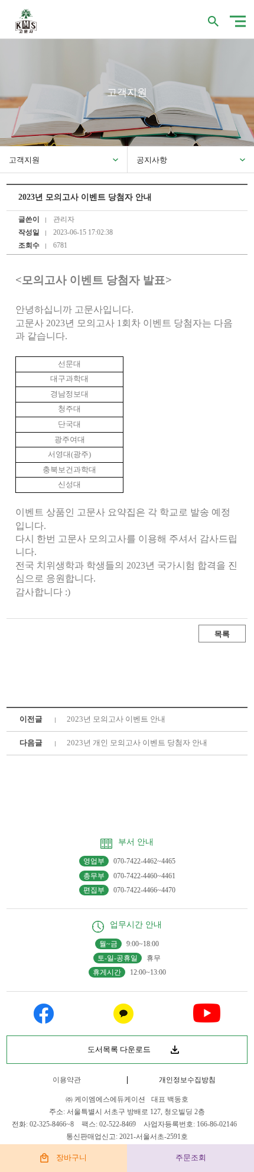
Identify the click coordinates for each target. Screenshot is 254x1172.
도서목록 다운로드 (119, 1049)
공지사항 (151, 159)
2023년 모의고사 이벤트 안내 (116, 719)
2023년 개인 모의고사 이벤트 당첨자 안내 (137, 742)
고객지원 (24, 159)
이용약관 (67, 1079)
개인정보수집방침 (187, 1079)
